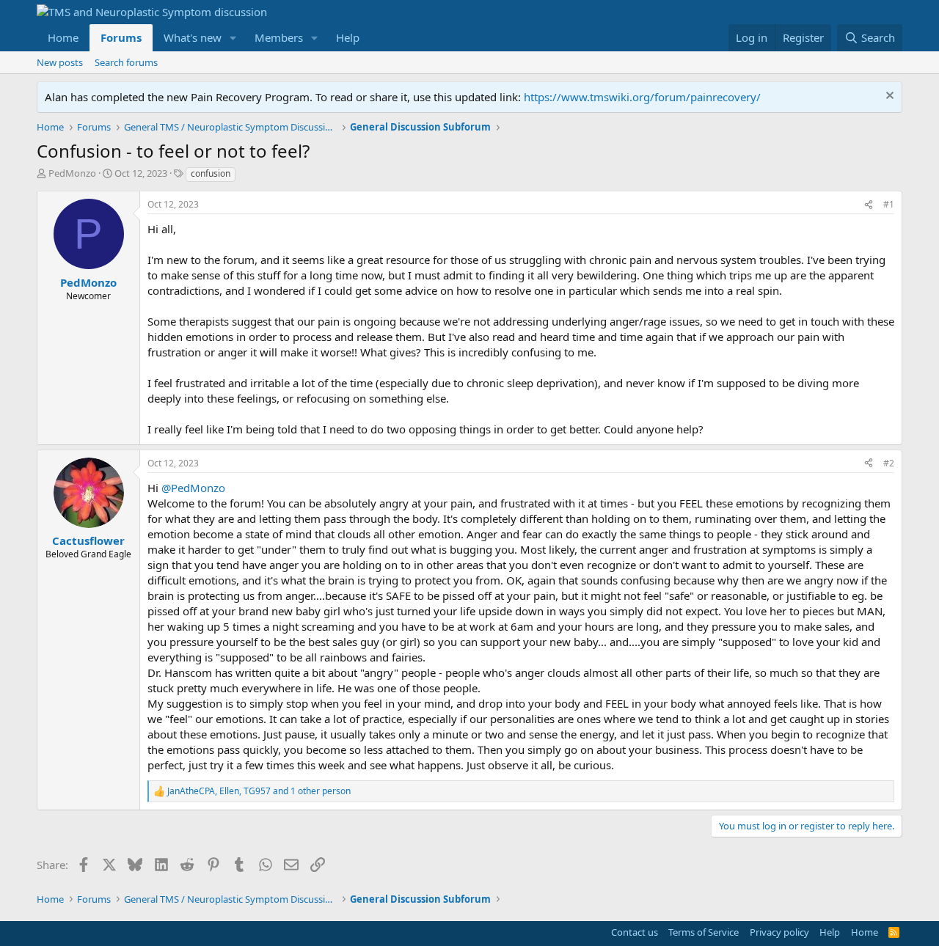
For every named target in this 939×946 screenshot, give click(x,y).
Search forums (126, 62)
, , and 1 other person (259, 791)
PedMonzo (72, 173)
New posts (60, 62)
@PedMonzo (193, 487)
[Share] (868, 205)
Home (63, 37)
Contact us (634, 932)
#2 (888, 463)
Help (347, 37)
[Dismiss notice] (888, 97)
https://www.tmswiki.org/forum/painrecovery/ (642, 96)
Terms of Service (703, 932)
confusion (210, 173)
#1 (888, 204)
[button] (233, 37)
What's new (193, 37)
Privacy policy (779, 932)
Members (279, 37)
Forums (121, 37)
